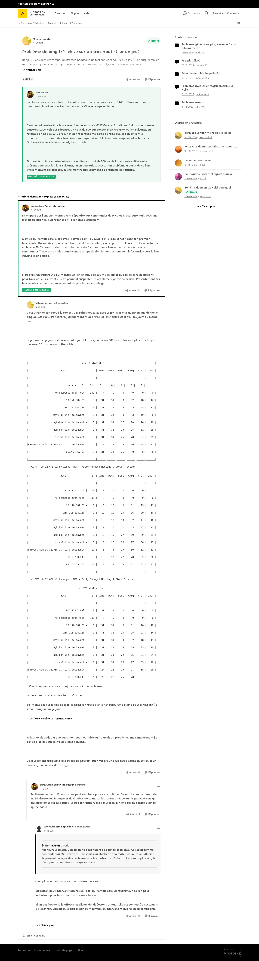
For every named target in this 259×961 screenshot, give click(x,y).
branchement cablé (197, 160)
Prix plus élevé (191, 60)
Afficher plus (33, 69)
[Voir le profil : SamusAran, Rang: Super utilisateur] (25, 208)
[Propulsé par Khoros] (232, 952)
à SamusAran (61, 303)
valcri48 (200, 106)
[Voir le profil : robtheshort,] (178, 149)
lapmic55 (201, 65)
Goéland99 (202, 77)
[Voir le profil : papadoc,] (178, 190)
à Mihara (80, 784)
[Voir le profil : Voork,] (178, 176)
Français (52, 23)
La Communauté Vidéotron (31, 23)
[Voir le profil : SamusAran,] (30, 94)
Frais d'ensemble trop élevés (201, 73)
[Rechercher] (207, 13)
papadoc (205, 196)
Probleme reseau (193, 102)
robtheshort (206, 151)
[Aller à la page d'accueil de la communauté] (32, 13)
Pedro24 (200, 52)
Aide (80, 950)
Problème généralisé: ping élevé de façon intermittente (209, 46)
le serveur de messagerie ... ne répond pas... (209, 147)
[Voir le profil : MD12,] (178, 162)
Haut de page (64, 950)
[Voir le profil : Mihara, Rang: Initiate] (26, 40)
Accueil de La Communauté (34, 950)
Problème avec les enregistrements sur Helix (207, 87)
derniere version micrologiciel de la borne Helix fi (207, 133)
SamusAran (41, 92)
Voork (203, 178)
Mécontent (202, 94)
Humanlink (205, 137)
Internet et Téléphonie (71, 23)
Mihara (37, 39)
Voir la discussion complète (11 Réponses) (45, 196)
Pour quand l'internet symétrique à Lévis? (208, 174)
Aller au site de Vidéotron (34, 4)
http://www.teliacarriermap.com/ (49, 718)
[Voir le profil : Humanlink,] (178, 135)
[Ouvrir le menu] (238, 23)
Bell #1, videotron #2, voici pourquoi (207, 187)
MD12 (203, 164)
